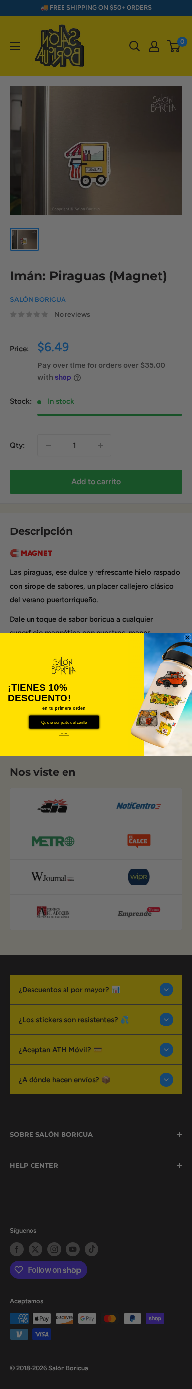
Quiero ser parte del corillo (64, 722)
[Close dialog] (187, 637)
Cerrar (64, 733)
